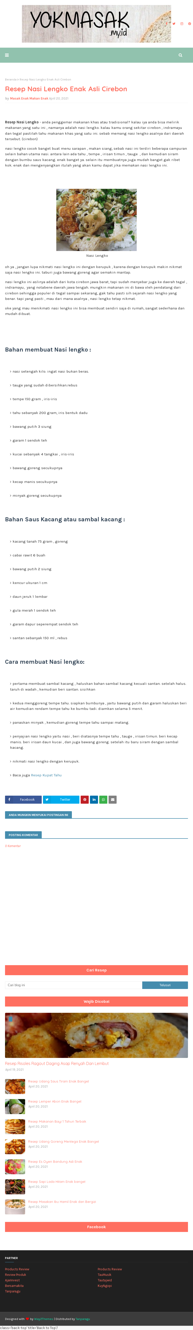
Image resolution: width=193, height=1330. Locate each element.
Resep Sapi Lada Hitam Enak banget (56, 1182)
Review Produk (15, 1275)
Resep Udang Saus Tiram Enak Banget (58, 1081)
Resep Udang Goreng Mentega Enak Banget (63, 1141)
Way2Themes (43, 1319)
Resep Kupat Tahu (46, 775)
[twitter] (174, 24)
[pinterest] (189, 24)
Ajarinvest (12, 1280)
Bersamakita (14, 1286)
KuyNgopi (105, 1286)
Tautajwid (105, 1280)
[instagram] (181, 24)
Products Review (17, 1269)
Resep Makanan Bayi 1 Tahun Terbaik (57, 1121)
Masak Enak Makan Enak (29, 98)
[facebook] (166, 24)
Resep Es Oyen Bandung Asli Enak (55, 1161)
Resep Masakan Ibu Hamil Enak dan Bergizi (62, 1202)
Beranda (11, 79)
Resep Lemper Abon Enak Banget (54, 1101)
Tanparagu (12, 1291)
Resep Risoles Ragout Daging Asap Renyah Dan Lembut (57, 1063)
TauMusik (104, 1275)
